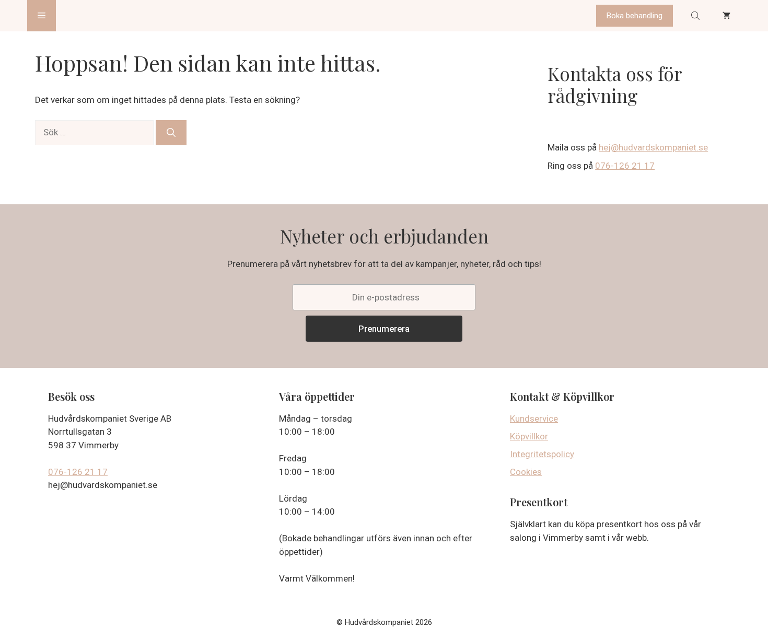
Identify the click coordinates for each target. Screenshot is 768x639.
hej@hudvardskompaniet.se (653, 147)
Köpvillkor (529, 436)
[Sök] (171, 132)
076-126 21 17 (625, 165)
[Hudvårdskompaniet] (95, 15)
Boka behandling (634, 15)
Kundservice (534, 418)
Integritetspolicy (542, 454)
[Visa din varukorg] (726, 15)
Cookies (526, 472)
